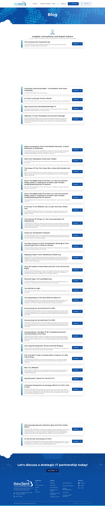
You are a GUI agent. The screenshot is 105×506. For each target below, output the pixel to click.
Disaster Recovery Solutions (54, 490)
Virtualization (52, 485)
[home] (20, 4)
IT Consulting (65, 492)
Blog (58, 3)
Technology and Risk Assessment (67, 496)
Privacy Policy (75, 503)
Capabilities (52, 483)
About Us (37, 487)
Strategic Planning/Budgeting (67, 489)
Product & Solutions (39, 485)
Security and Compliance (68, 485)
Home (36, 483)
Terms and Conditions (83, 503)
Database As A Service (55, 496)
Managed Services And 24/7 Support (55, 494)
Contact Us (63, 3)
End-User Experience (67, 483)
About (53, 3)
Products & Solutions (45, 3)
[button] (35, 4)
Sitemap (89, 503)
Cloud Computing (54, 487)
